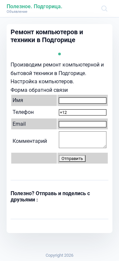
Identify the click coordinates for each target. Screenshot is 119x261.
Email (19, 124)
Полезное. (19, 6)
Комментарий (30, 141)
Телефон (23, 112)
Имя (18, 100)
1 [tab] (59, 54)
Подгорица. (48, 6)
